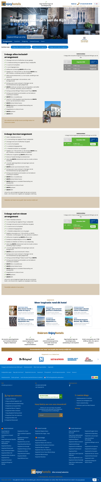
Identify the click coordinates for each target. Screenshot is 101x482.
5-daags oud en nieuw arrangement (58, 47)
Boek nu (81, 4)
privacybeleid (81, 480)
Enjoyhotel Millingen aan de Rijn (16, 37)
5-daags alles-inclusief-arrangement (21, 47)
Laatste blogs (83, 395)
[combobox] (97, 4)
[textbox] (97, 4)
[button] (94, 62)
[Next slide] (96, 23)
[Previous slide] (4, 23)
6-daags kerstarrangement (39, 47)
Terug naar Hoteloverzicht (35, 37)
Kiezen (93, 144)
